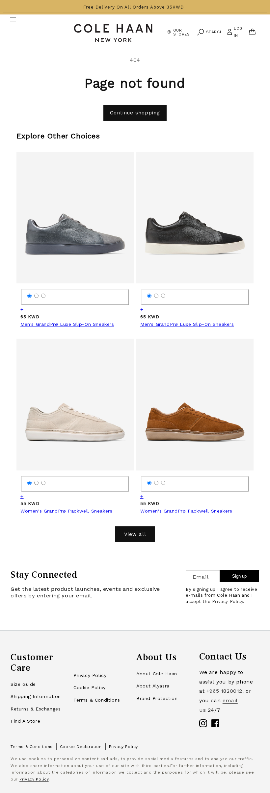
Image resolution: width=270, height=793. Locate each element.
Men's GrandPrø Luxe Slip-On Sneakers (67, 324)
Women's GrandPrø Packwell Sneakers (66, 511)
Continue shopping (135, 113)
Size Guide (23, 684)
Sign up (239, 576)
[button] (9, 32)
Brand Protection (157, 698)
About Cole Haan (156, 673)
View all (135, 534)
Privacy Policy (227, 601)
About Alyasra (153, 685)
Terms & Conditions (96, 700)
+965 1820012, (225, 691)
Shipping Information (36, 696)
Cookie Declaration (81, 746)
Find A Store (25, 721)
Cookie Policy (89, 687)
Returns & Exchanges (36, 708)
